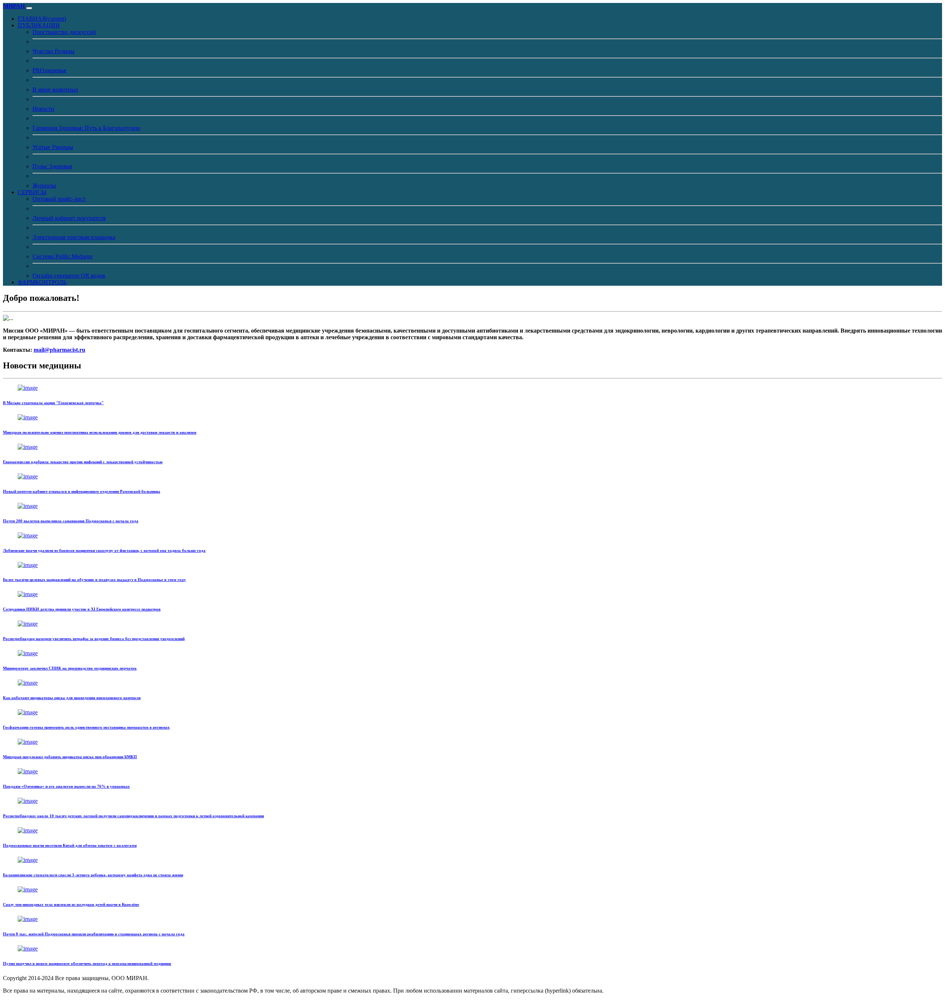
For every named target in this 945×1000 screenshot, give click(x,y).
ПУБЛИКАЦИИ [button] (39, 25)
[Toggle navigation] (29, 8)
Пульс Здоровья (52, 166)
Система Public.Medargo (62, 256)
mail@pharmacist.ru (59, 350)
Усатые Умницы (52, 147)
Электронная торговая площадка (73, 237)
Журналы (44, 185)
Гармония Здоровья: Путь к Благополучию (86, 128)
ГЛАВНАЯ (42, 19)
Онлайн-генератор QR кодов (68, 275)
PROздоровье (49, 70)
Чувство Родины (53, 51)
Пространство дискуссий (64, 32)
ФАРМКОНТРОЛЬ (42, 282)
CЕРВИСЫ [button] (32, 192)
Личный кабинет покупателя (69, 218)
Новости (43, 109)
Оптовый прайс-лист (59, 199)
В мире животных (55, 89)
